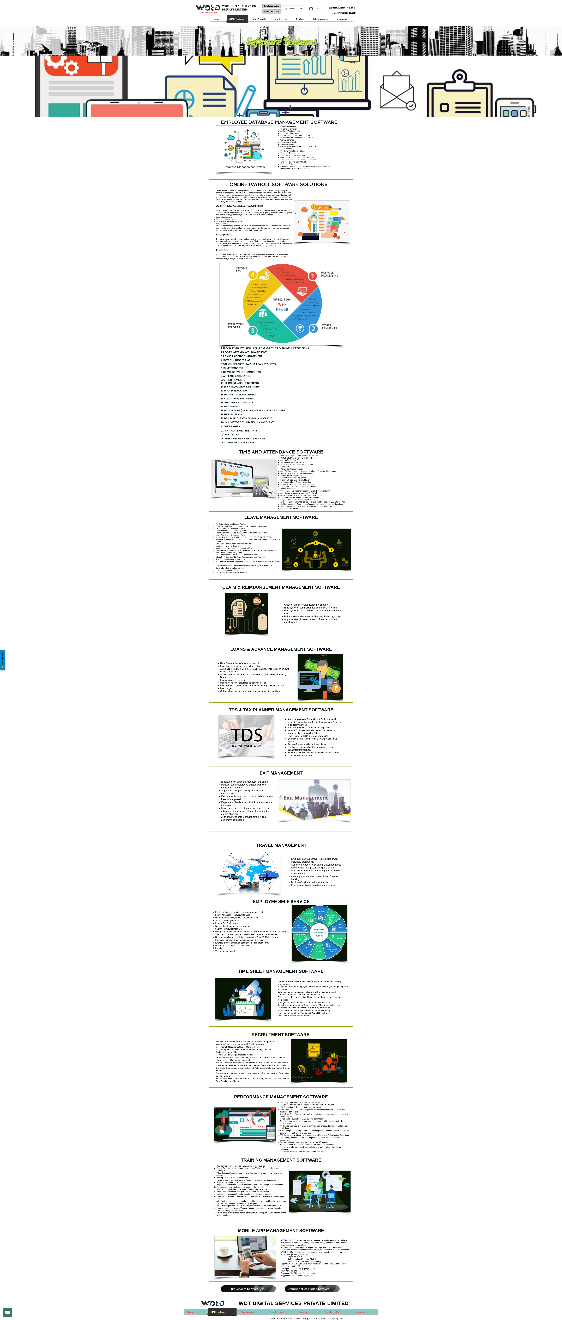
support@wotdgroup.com (342, 7)
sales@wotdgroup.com (344, 13)
